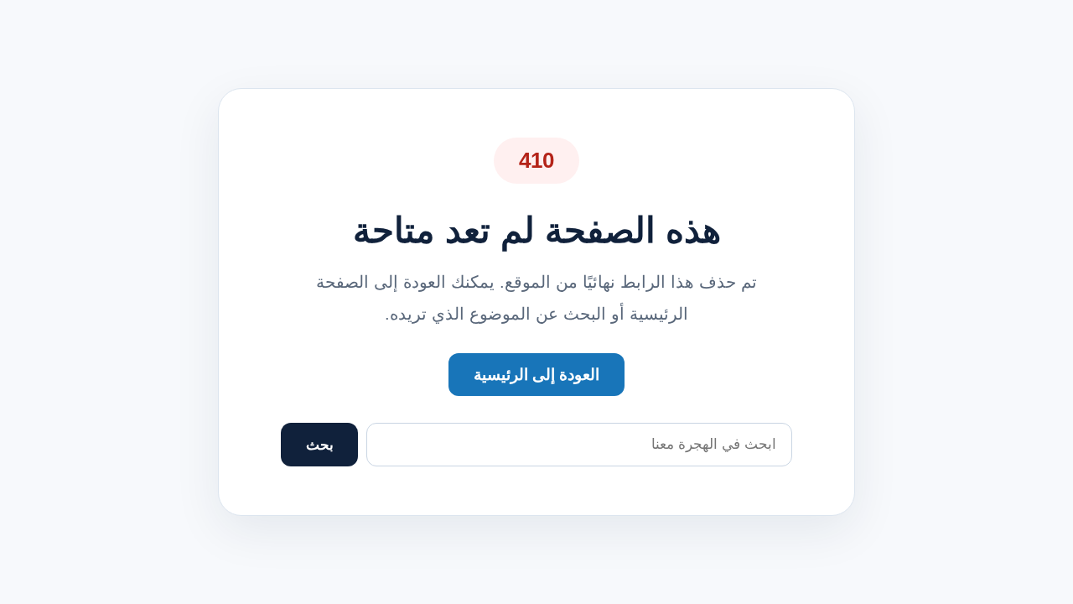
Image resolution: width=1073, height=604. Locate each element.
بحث (320, 445)
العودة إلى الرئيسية (536, 374)
